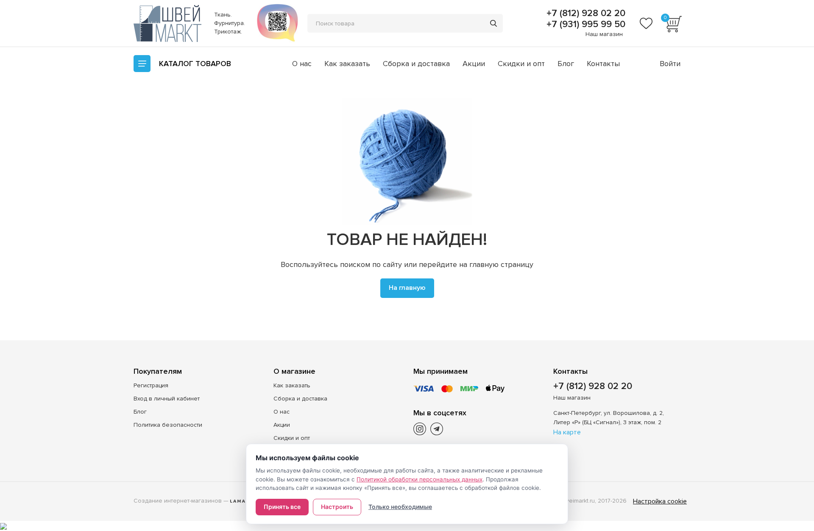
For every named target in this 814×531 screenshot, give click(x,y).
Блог (566, 63)
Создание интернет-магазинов (178, 500)
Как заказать (347, 63)
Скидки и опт (521, 63)
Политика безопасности (168, 424)
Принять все (282, 506)
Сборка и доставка (416, 63)
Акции (474, 63)
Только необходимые (400, 506)
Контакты (603, 63)
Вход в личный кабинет (167, 398)
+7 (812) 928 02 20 (584, 13)
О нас (302, 63)
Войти (670, 63)
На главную (407, 288)
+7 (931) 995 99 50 (584, 24)
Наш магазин (604, 34)
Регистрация (151, 385)
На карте (567, 432)
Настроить (337, 506)
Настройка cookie (660, 501)
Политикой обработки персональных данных (419, 479)
